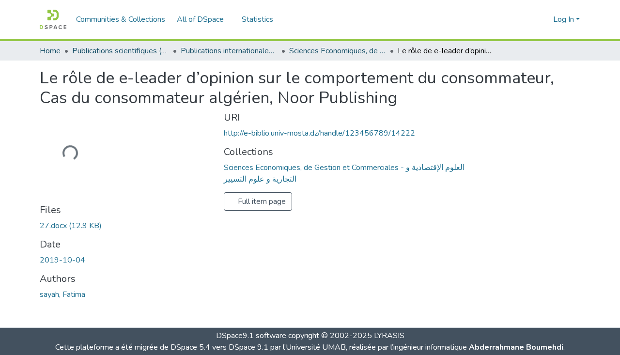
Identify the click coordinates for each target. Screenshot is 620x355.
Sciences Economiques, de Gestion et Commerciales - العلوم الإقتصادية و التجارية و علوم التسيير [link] (337, 51)
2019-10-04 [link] (62, 260)
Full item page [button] (261, 201)
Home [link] (50, 51)
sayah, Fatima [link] (62, 294)
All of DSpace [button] (200, 19)
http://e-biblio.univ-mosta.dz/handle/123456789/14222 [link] (319, 133)
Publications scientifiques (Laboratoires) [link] (120, 51)
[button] (53, 19)
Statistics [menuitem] (257, 19)
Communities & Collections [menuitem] (120, 19)
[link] (126, 226)
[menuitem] (203, 19)
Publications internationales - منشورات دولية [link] (229, 51)
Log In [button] (564, 19)
